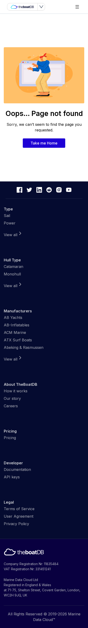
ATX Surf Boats (18, 340)
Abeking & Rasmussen (23, 347)
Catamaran (13, 266)
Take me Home (44, 143)
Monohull (12, 274)
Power (9, 223)
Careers (11, 406)
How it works (15, 391)
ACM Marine (15, 332)
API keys (12, 477)
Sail (7, 215)
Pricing (10, 437)
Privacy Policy (16, 523)
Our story (12, 398)
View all (10, 234)
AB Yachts (13, 317)
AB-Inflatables (16, 325)
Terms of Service (19, 508)
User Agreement (18, 516)
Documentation (17, 469)
